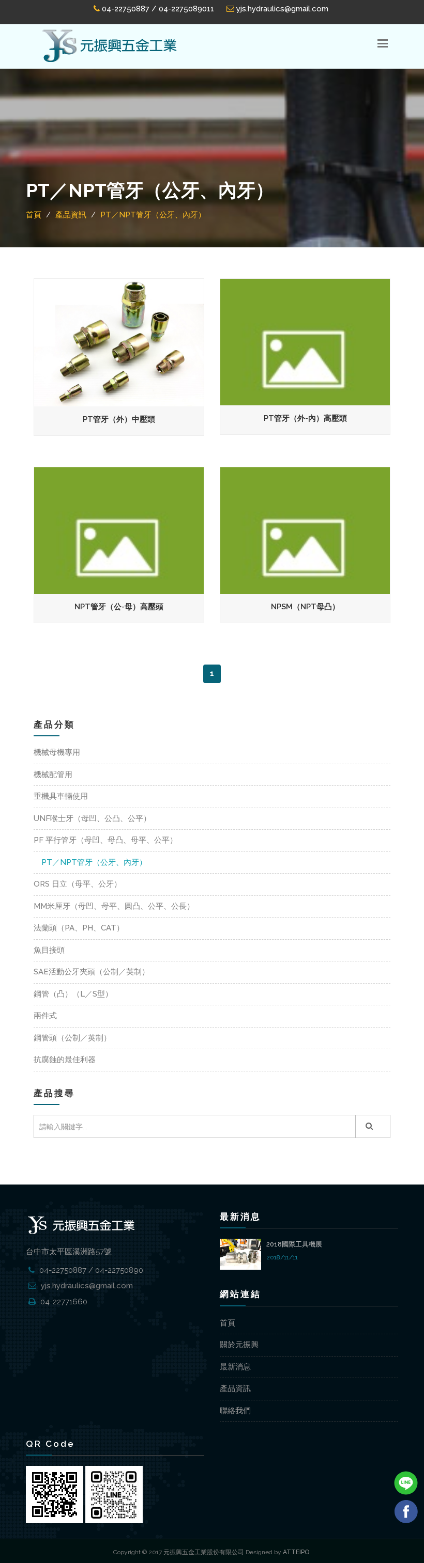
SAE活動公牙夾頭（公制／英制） (91, 971)
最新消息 (235, 1366)
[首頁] (109, 46)
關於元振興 (239, 1344)
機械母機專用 (57, 752)
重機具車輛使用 (61, 796)
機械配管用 (53, 774)
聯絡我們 (235, 1410)
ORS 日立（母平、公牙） (78, 884)
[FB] (406, 1510)
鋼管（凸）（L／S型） (73, 994)
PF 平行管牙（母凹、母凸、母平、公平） (105, 840)
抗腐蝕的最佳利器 (65, 1059)
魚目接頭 (49, 950)
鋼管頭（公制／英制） (72, 1038)
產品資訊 (235, 1388)
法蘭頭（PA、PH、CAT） (79, 928)
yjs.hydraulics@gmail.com (281, 8)
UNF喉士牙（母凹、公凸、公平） (92, 818)
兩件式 (45, 1015)
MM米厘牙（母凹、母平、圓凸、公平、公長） (114, 906)
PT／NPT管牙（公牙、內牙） (94, 862)
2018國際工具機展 (294, 1244)
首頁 (227, 1323)
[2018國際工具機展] (240, 1253)
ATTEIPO (296, 1552)
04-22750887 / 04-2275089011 (157, 8)
